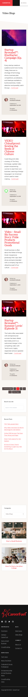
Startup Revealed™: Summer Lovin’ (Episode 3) (13, 324)
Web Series (18, 631)
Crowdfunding (5, 647)
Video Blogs (18, 634)
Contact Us (18, 648)
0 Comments (13, 110)
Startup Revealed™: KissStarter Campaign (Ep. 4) (13, 55)
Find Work (4, 631)
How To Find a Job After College (14, 567)
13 (10, 392)
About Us (18, 644)
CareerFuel (6, 3)
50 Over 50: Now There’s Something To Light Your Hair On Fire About (13, 446)
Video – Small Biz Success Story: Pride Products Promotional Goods (12, 238)
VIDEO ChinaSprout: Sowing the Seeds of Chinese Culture (12, 147)
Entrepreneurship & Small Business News (6, 673)
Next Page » (16, 392)
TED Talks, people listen (11, 424)
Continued (14, 88)
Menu (25, 3)
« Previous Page (7, 388)
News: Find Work (6, 660)
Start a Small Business (14, 541)
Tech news (4, 657)
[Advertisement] (14, 478)
